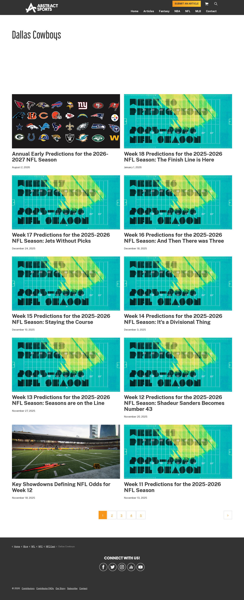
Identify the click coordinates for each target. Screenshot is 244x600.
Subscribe (72, 588)
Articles (148, 11)
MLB (198, 11)
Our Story (60, 588)
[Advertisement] (122, 69)
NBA (177, 11)
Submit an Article (187, 3)
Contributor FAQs (45, 588)
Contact (211, 11)
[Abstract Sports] (42, 7)
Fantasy (164, 11)
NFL (187, 11)
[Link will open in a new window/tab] (103, 567)
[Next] (228, 515)
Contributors (28, 588)
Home (134, 11)
